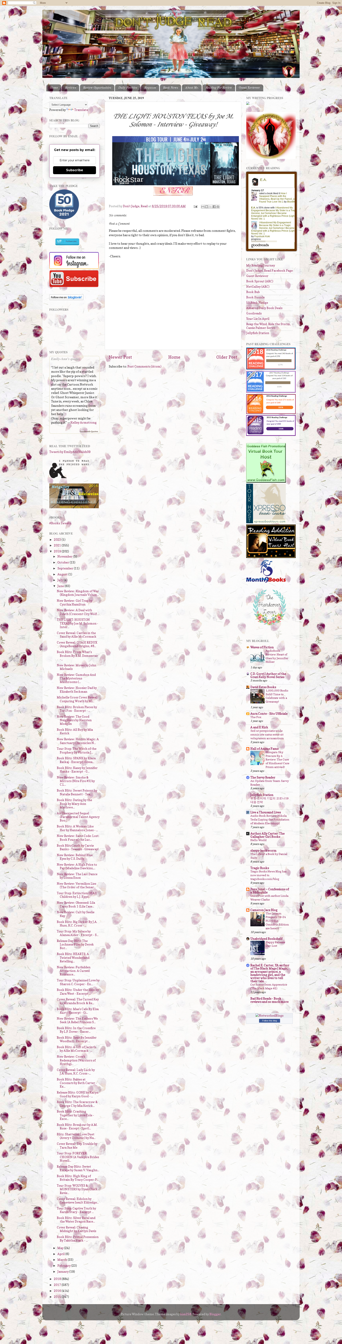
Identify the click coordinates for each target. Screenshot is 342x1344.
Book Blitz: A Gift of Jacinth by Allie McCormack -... (76, 1049)
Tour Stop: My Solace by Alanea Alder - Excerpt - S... (77, 933)
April (61, 1254)
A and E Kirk (259, 727)
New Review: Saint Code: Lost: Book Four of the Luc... (78, 837)
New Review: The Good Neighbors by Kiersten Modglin (74, 720)
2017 (58, 1285)
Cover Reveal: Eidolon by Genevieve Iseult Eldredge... (78, 1200)
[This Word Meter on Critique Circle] (247, 104)
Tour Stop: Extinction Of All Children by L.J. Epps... (77, 895)
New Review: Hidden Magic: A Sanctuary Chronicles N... (78, 741)
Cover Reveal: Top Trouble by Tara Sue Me (77, 1145)
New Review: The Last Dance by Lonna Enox (77, 876)
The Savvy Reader (262, 777)
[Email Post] (195, 206)
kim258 (185, 1314)
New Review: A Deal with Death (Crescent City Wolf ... (78, 612)
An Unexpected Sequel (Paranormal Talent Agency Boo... (78, 816)
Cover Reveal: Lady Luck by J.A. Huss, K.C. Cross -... (76, 1071)
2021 (58, 545)
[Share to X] (210, 207)
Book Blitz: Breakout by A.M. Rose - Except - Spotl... (77, 1126)
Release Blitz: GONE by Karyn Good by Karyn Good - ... (77, 1094)
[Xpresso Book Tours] (266, 522)
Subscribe (74, 170)
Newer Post (120, 357)
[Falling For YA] (74, 507)
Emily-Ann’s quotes (65, 358)
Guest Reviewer (249, 87)
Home (54, 87)
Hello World (258, 840)
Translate (81, 110)
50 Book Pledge (257, 303)
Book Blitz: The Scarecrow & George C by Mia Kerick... (77, 1103)
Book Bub (253, 292)
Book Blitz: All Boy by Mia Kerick (75, 731)
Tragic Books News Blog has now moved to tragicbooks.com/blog (268, 875)
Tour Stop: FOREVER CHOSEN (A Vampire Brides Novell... (78, 1157)
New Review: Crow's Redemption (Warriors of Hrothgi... (76, 1060)
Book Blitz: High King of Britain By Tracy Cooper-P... (77, 1178)
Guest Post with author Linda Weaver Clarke (269, 897)
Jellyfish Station (257, 333)
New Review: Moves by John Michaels (76, 667)
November (65, 556)
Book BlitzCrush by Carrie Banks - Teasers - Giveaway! (78, 847)
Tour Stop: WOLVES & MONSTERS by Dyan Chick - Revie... (78, 1189)
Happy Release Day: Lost (275, 944)
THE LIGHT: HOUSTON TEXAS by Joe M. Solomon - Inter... (77, 623)
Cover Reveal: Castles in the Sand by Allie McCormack (76, 634)
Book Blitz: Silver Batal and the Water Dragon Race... (76, 1219)
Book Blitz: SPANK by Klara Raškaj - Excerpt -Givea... (76, 760)
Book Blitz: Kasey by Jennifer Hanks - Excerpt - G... (77, 769)
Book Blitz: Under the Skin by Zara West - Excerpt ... (78, 991)
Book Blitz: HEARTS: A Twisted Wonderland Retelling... (73, 957)
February (64, 1266)
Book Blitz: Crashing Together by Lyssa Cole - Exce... (75, 1115)
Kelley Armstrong (83, 422)
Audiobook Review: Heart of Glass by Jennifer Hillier (277, 656)
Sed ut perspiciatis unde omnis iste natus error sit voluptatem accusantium (267, 734)
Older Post (226, 357)
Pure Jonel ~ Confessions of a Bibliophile (269, 890)
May (60, 1248)
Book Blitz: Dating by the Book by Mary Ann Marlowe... (74, 803)
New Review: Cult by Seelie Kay (75, 914)
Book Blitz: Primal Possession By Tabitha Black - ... (78, 1238)
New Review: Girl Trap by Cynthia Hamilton (74, 602)
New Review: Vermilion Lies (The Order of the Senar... (76, 885)
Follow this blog (269, 1020)
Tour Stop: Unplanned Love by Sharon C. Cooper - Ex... (78, 982)
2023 (58, 540)
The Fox (255, 717)
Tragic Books (259, 868)
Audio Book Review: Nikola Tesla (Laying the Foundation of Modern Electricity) (269, 819)
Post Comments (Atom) (144, 366)
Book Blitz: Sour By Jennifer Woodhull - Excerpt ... (77, 1039)
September (65, 568)
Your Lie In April (257, 319)
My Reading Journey (260, 265)
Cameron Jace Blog (263, 910)
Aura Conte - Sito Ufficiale (269, 713)
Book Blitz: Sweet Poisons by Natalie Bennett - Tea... (77, 792)
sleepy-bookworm (263, 850)
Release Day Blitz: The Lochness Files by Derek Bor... (75, 944)
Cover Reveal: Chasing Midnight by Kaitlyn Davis (76, 1229)
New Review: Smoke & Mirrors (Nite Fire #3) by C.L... (76, 781)
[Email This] (203, 207)
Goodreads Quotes (89, 431)
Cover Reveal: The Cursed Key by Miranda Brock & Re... (78, 1001)
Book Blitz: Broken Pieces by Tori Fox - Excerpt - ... (77, 709)
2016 (58, 1291)
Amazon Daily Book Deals (264, 308)
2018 (58, 1279)
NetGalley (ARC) (257, 286)
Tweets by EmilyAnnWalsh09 (69, 452)
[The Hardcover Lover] (269, 626)
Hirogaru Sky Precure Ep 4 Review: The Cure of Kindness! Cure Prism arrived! (277, 759)
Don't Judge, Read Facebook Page (269, 270)
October (63, 562)
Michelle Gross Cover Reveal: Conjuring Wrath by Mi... (77, 699)
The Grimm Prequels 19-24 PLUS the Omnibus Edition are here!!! (277, 921)
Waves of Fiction (262, 647)
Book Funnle (255, 297)
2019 (58, 551)
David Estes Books (263, 687)
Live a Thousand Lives (265, 812)
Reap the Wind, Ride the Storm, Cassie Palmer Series (268, 326)
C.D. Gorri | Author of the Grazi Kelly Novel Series (268, 675)
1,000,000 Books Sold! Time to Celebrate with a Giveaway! (277, 696)
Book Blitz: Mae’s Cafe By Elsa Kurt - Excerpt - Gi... (78, 1010)
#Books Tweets (60, 523)
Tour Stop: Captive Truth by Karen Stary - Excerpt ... (76, 1210)
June (61, 586)
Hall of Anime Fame (264, 749)
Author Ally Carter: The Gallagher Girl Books (267, 835)
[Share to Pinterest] (218, 207)
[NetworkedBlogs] (269, 1015)
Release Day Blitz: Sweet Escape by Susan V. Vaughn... (78, 1168)
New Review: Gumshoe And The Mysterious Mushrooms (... (76, 678)
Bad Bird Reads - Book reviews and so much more (269, 1000)
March (62, 1260)
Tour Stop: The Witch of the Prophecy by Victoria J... (76, 750)
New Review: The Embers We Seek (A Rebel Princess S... (77, 1020)
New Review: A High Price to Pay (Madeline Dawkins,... (77, 866)
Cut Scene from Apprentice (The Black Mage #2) (268, 986)
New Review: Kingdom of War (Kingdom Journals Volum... (78, 593)
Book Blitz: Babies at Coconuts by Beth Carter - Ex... (77, 1083)
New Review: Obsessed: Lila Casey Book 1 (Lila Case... (76, 904)
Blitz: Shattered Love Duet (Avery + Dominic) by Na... (76, 1136)
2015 (58, 1297)
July (60, 580)
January (63, 1271)
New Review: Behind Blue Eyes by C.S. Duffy (75, 857)
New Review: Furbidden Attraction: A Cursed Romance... (73, 970)
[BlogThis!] (207, 207)
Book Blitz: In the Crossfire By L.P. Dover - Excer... (76, 1030)
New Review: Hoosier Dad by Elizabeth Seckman (77, 689)
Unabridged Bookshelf (266, 939)
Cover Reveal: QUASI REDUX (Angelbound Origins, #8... (77, 644)
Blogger (215, 1314)
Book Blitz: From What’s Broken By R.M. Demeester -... (77, 655)
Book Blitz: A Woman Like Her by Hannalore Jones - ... (77, 828)
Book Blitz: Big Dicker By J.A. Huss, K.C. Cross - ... (77, 923)
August (62, 574)
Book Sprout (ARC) (259, 281)
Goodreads (254, 313)
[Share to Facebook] (214, 207)
